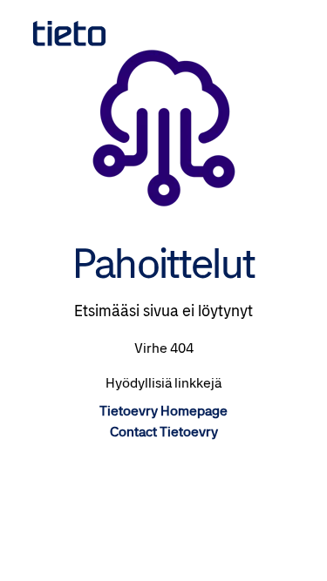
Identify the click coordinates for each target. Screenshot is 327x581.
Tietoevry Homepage (163, 411)
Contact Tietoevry (164, 431)
